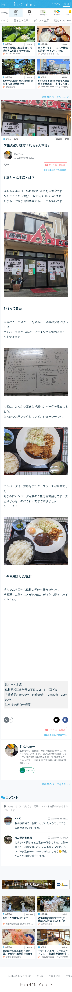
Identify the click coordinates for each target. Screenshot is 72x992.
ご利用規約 (54, 976)
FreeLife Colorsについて (18, 976)
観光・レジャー (62, 20)
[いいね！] (5, 164)
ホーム (4, 12)
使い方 (39, 976)
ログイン (55, 4)
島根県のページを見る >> (56, 96)
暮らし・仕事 (21, 20)
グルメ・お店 (41, 20)
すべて (4, 20)
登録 (66, 4)
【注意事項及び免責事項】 (55, 169)
